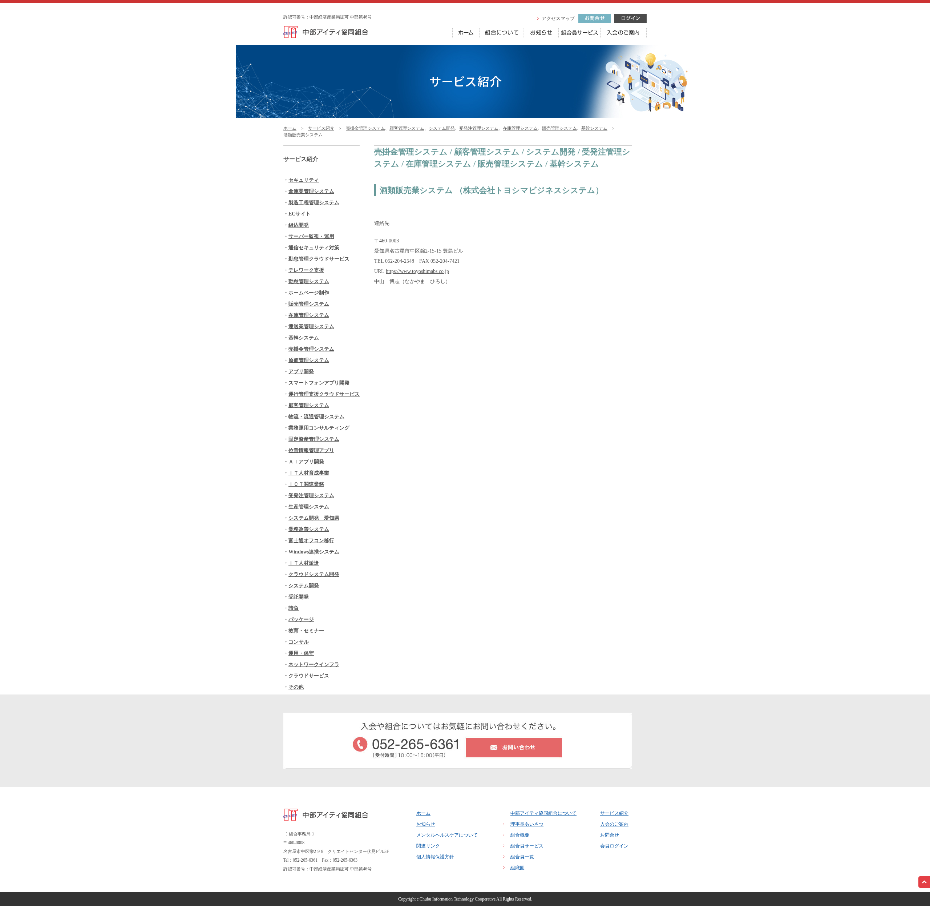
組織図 (517, 867)
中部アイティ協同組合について (543, 813)
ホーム (289, 128)
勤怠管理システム (308, 281)
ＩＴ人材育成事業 (308, 473)
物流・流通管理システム (316, 416)
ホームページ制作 (308, 292)
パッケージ (301, 619)
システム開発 (442, 128)
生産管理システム (308, 507)
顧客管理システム (406, 128)
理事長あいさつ (526, 824)
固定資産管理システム (313, 439)
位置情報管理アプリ (311, 450)
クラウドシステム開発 (313, 574)
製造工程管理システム (313, 202)
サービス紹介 (321, 128)
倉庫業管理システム (311, 191)
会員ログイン (614, 846)
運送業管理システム (311, 326)
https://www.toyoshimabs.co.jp (417, 271)
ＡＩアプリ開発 (306, 461)
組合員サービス (526, 846)
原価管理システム (308, 360)
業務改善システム (308, 529)
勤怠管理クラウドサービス (318, 259)
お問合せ (609, 835)
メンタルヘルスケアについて (447, 835)
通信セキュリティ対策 (313, 247)
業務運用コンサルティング (318, 428)
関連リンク (428, 846)
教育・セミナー (306, 630)
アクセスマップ (558, 18)
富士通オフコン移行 (311, 540)
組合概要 (519, 835)
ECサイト (299, 214)
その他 (296, 687)
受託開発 (298, 597)
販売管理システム (559, 128)
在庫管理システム (520, 128)
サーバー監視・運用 (311, 236)
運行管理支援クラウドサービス (324, 394)
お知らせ (425, 824)
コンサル (298, 642)
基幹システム (594, 128)
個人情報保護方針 (435, 856)
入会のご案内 (614, 824)
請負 (293, 608)
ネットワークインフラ (313, 664)
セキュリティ (303, 180)
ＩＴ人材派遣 (303, 563)
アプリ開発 (301, 371)
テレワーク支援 (306, 270)
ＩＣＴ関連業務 (306, 484)
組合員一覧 (522, 856)
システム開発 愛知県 (313, 518)
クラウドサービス (308, 676)
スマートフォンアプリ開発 (318, 383)
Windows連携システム (313, 552)
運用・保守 (301, 653)
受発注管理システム (478, 128)
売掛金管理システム (365, 128)
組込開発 (298, 225)
